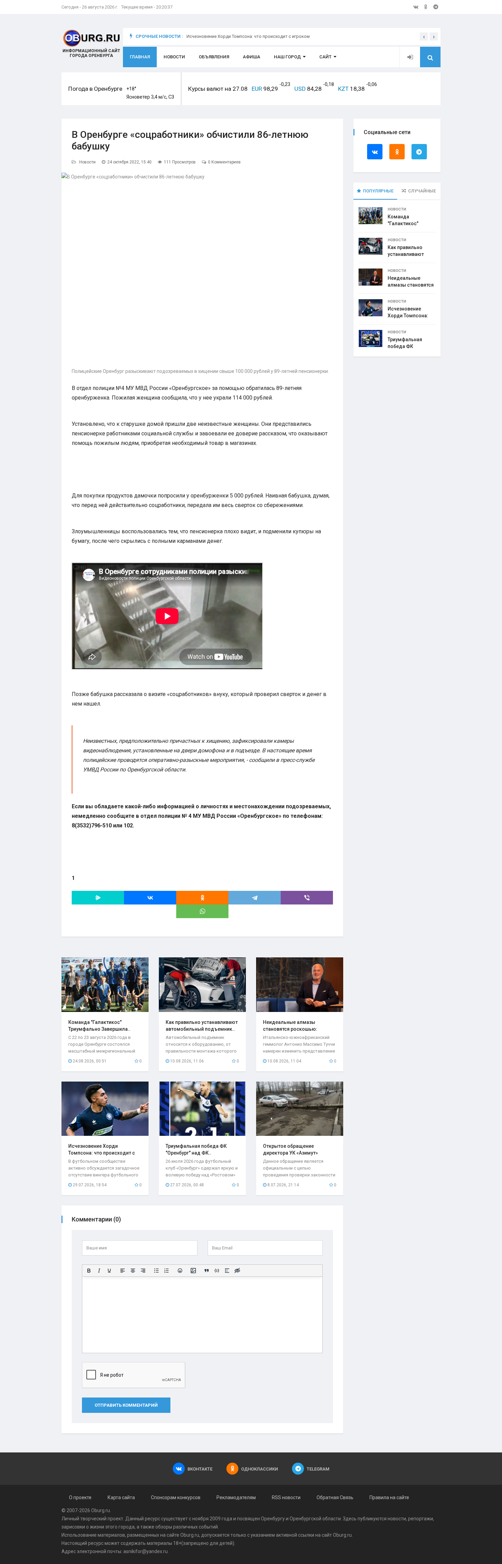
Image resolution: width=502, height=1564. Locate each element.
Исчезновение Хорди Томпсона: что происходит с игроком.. (101, 1152)
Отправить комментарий (126, 1405)
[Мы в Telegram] (436, 7)
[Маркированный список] (156, 1270)
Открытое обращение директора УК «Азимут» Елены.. (290, 1152)
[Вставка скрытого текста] (237, 1270)
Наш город (287, 56)
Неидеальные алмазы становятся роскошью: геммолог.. (290, 1029)
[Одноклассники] (202, 897)
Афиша (251, 56)
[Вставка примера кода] (217, 1270)
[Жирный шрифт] (89, 1270)
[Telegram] (254, 897)
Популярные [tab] (378, 190)
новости (397, 1518)
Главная (140, 56)
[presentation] (424, 36)
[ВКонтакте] (150, 897)
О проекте (80, 1497)
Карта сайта (121, 1497)
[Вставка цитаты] (206, 1270)
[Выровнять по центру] (133, 1270)
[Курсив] (99, 1270)
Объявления (214, 56)
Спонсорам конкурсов (175, 1497)
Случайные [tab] (422, 190)
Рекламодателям (236, 1497)
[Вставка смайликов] (180, 1270)
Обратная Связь (335, 1497)
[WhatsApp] (202, 911)
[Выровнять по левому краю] (122, 1270)
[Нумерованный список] (167, 1270)
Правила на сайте (389, 1497)
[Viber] (307, 897)
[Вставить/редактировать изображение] (193, 1270)
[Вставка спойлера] (227, 1270)
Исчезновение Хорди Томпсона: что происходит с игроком (248, 36)
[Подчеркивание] (109, 1270)
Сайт (325, 56)
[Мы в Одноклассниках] (426, 7)
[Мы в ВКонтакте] (416, 7)
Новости (174, 56)
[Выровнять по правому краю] (143, 1270)
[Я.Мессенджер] (98, 897)
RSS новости (286, 1497)
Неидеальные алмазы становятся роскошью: (411, 284)
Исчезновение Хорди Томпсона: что (408, 315)
